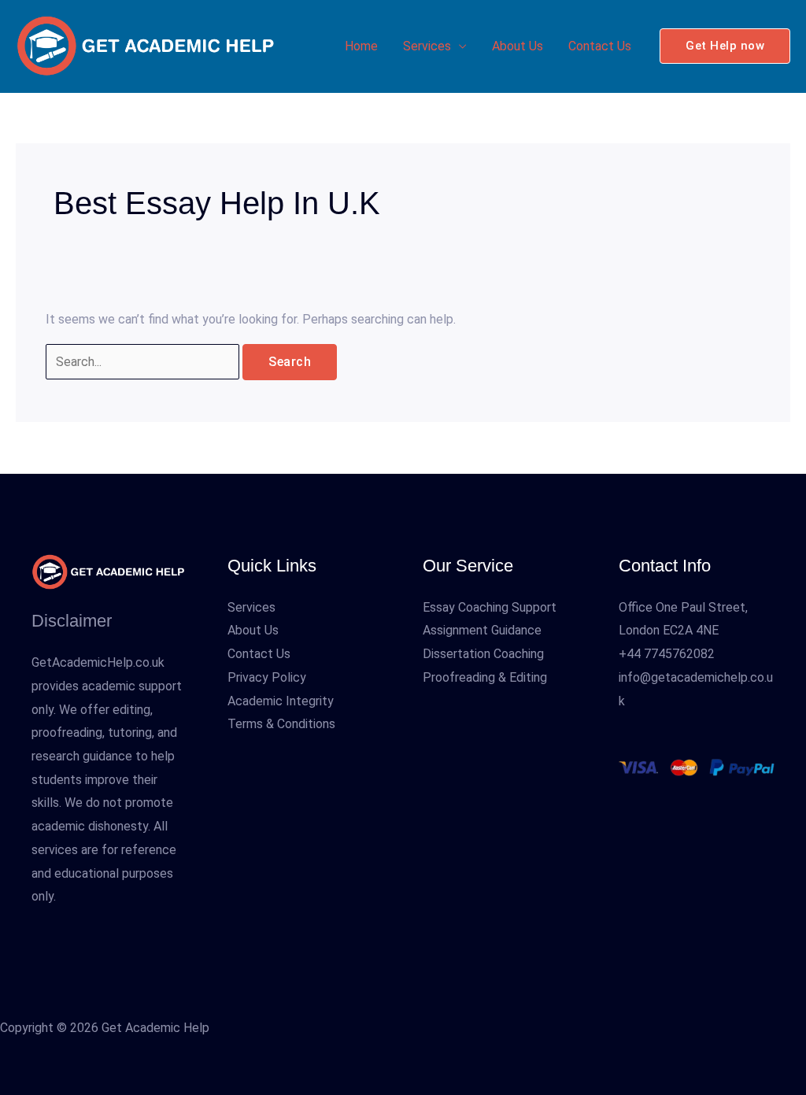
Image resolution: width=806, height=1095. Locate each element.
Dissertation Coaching (483, 653)
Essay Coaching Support (489, 607)
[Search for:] (144, 361)
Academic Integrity (280, 701)
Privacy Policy (266, 677)
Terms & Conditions (281, 723)
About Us (517, 46)
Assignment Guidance (482, 630)
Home (361, 46)
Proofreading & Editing (485, 677)
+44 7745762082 (667, 653)
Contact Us (599, 46)
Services (427, 46)
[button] (725, 46)
